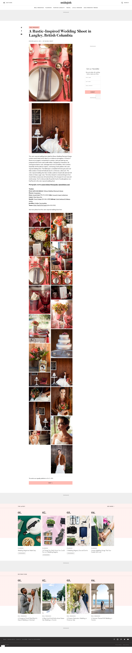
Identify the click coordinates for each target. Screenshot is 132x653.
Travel (68, 7)
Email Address (89, 85)
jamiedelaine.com (64, 185)
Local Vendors (77, 7)
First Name (88, 77)
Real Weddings (39, 7)
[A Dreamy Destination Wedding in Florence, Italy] (78, 599)
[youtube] (128, 639)
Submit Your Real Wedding (34, 639)
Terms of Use (126, 644)
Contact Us (18, 639)
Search (4, 639)
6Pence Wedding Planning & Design (53, 191)
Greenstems (37, 193)
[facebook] (114, 639)
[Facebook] (21, 31)
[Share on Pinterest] (21, 27)
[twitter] (124, 639)
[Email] (21, 34)
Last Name (88, 81)
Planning (49, 7)
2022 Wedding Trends (91, 7)
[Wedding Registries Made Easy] (29, 531)
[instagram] (117, 639)
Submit (93, 92)
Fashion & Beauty (59, 7)
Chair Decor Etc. (37, 197)
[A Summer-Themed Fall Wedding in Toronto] (102, 599)
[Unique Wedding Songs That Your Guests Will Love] (102, 531)
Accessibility (24, 639)
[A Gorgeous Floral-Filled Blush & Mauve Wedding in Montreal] (29, 599)
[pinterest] (121, 639)
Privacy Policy (119, 644)
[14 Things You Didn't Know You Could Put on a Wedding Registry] (53, 531)
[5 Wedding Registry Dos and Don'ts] (78, 531)
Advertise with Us (11, 639)
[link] (66, 2)
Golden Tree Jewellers (41, 203)
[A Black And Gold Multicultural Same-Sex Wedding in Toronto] (53, 599)
